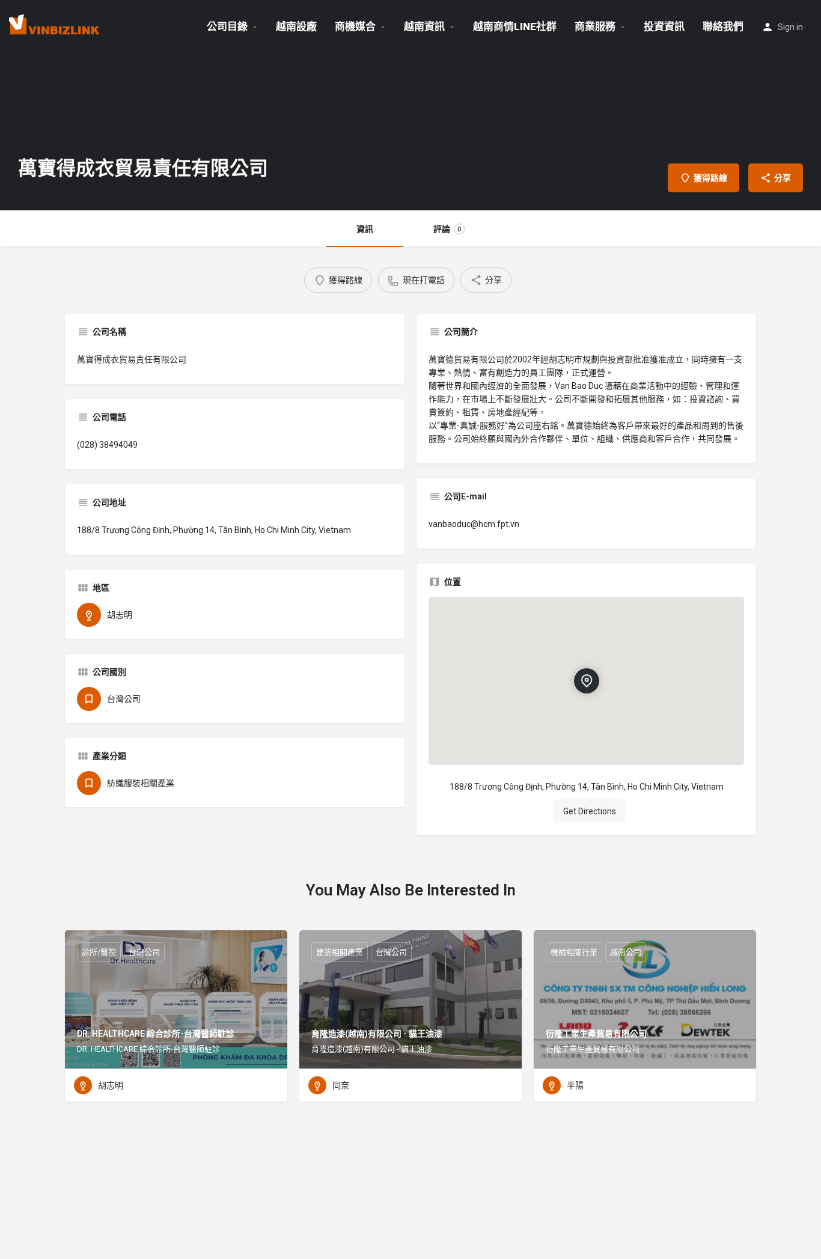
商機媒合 (355, 26)
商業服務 (595, 26)
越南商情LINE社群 (515, 26)
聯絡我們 (723, 26)
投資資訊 (664, 26)
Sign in (790, 27)
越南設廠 (296, 26)
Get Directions (589, 811)
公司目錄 (227, 26)
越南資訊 (424, 26)
